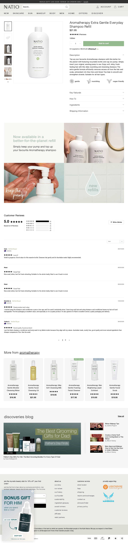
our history (58, 491)
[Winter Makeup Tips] (97, 426)
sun (30, 13)
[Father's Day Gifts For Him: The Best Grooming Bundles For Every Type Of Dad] (42, 438)
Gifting (10, 453)
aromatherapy (30, 352)
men (62, 13)
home (71, 13)
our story (58, 484)
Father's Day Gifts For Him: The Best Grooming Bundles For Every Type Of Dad (32, 457)
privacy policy (82, 506)
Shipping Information (79, 110)
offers (83, 13)
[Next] (8, 81)
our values (58, 488)
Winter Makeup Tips (112, 424)
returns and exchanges (85, 495)
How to (96, 428)
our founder (59, 495)
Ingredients (75, 104)
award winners (60, 506)
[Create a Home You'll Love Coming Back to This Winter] (97, 438)
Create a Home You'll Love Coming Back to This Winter (114, 437)
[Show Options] (44, 496)
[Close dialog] (32, 491)
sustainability (59, 499)
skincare (18, 13)
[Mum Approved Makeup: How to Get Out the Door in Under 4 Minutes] (97, 449)
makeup (41, 13)
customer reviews (61, 509)
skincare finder (82, 502)
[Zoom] (38, 52)
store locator (81, 484)
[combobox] (46, 7)
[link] (18, 515)
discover (97, 13)
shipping (80, 491)
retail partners (60, 517)
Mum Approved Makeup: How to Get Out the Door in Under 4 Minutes (114, 448)
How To (73, 98)
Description (75, 54)
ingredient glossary (62, 502)
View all (121, 416)
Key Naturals (75, 92)
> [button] (69, 340)
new (6, 13)
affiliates (58, 513)
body (53, 13)
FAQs (79, 488)
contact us (81, 499)
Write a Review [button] (117, 222)
